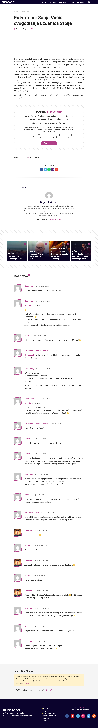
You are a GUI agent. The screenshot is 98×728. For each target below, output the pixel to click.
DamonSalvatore (31, 513)
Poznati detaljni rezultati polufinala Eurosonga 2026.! (80, 256)
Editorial (52, 2)
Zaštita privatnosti (49, 716)
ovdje (44, 91)
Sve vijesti (81, 2)
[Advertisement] (49, 44)
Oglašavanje (47, 718)
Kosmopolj (29, 286)
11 (88, 244)
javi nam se (25, 683)
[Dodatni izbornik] (94, 2)
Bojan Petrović (55, 220)
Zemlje (71, 2)
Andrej (27, 545)
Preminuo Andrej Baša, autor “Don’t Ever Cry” (37, 256)
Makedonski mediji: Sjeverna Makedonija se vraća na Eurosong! (59, 255)
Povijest (62, 2)
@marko (27, 305)
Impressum (47, 711)
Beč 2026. (43, 2)
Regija (31, 157)
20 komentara (36, 29)
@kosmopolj (29, 355)
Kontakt (46, 720)
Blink (26, 495)
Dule (26, 626)
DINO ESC (28, 608)
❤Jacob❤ (28, 641)
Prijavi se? (48, 690)
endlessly (28, 530)
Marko (27, 336)
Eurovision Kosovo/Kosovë (36, 351)
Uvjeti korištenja (49, 713)
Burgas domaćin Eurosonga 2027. (15, 257)
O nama (46, 708)
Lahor (27, 439)
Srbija (37, 157)
